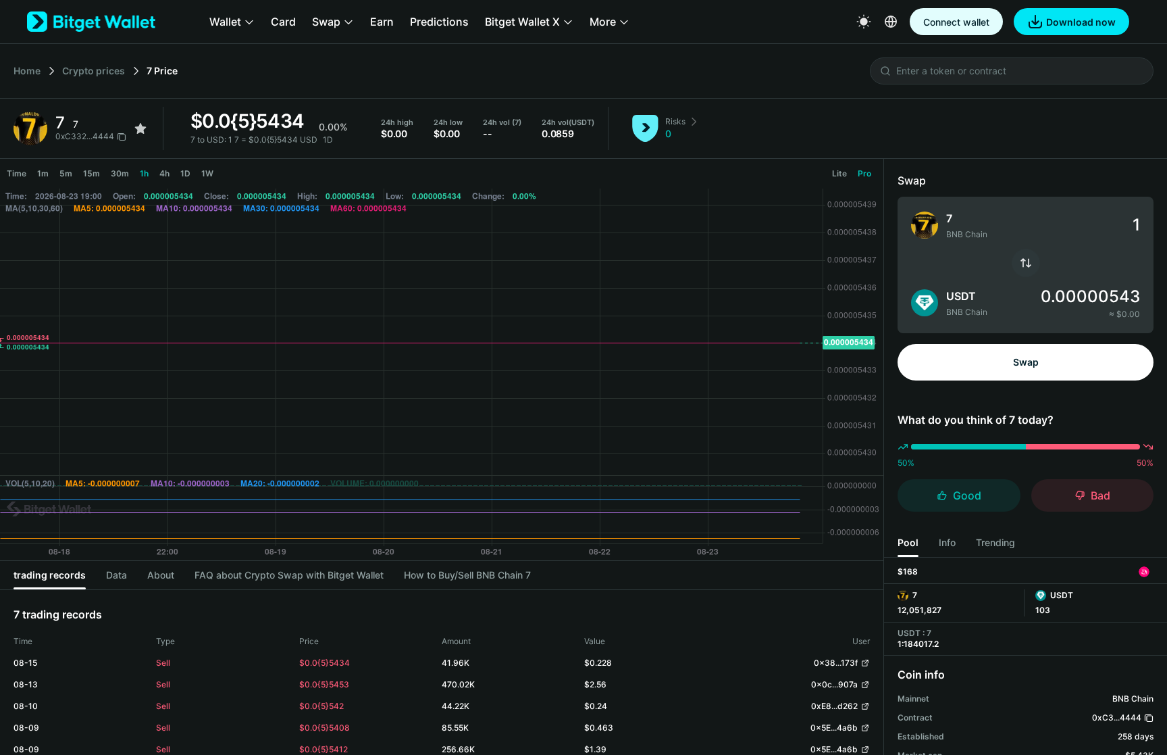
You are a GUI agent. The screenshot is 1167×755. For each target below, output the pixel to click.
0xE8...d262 (834, 706)
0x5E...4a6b (834, 728)
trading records (50, 575)
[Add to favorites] (140, 128)
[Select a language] (891, 22)
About (160, 575)
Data (116, 575)
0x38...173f (836, 663)
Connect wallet (956, 22)
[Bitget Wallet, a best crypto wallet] (91, 21)
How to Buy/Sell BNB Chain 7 (467, 575)
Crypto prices (93, 70)
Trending (995, 542)
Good (967, 495)
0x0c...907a (834, 684)
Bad (1100, 495)
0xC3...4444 (1116, 717)
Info (947, 542)
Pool (908, 542)
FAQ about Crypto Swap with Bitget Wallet (289, 575)
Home (27, 70)
